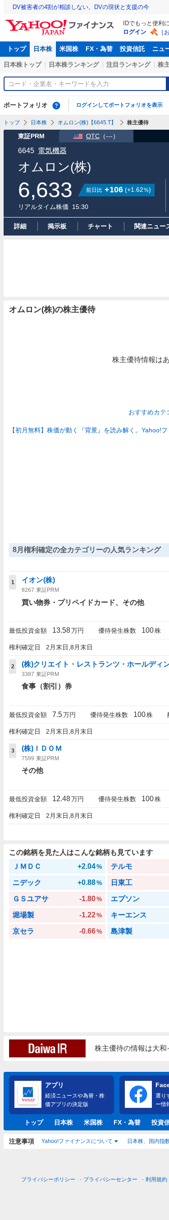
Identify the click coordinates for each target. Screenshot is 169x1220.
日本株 (42, 48)
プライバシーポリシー (48, 1179)
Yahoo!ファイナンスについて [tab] (77, 1141)
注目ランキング (128, 64)
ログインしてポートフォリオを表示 (119, 105)
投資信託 (132, 48)
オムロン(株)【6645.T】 (87, 122)
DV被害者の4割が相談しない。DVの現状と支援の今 (81, 7)
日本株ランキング (74, 64)
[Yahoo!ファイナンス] (61, 22)
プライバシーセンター (110, 1179)
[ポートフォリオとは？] (56, 105)
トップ (16, 48)
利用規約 (156, 1179)
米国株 (68, 48)
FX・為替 (99, 48)
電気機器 (52, 150)
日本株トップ (22, 64)
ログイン (134, 31)
